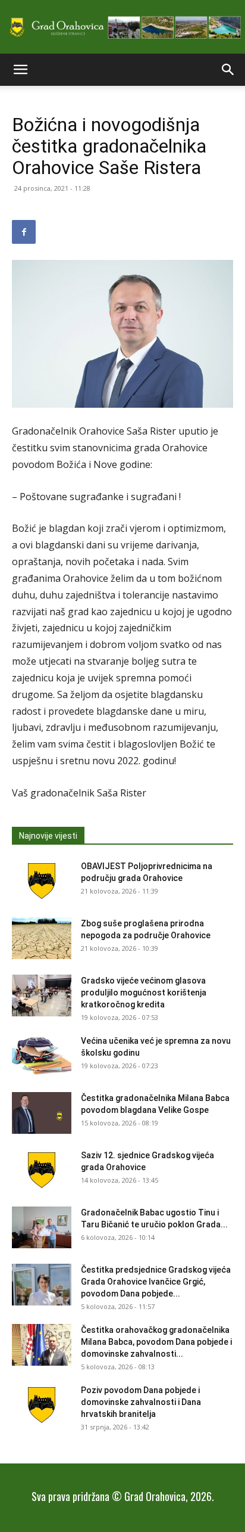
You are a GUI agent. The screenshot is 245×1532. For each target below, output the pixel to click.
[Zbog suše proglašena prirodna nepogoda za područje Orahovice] (41, 938)
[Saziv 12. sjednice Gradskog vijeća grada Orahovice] (41, 1170)
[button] (20, 70)
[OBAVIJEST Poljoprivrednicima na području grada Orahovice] (41, 881)
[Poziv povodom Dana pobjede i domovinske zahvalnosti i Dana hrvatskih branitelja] (41, 1405)
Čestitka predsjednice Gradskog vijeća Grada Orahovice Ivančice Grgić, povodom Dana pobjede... (156, 1281)
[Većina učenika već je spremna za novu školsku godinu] (41, 1056)
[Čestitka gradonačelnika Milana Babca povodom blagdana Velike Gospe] (41, 1113)
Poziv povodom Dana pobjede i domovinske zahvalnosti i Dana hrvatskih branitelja (141, 1402)
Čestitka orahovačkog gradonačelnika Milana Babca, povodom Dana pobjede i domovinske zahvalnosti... (156, 1342)
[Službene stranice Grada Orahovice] (122, 27)
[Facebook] (24, 232)
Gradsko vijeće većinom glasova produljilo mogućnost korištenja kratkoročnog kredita (143, 992)
